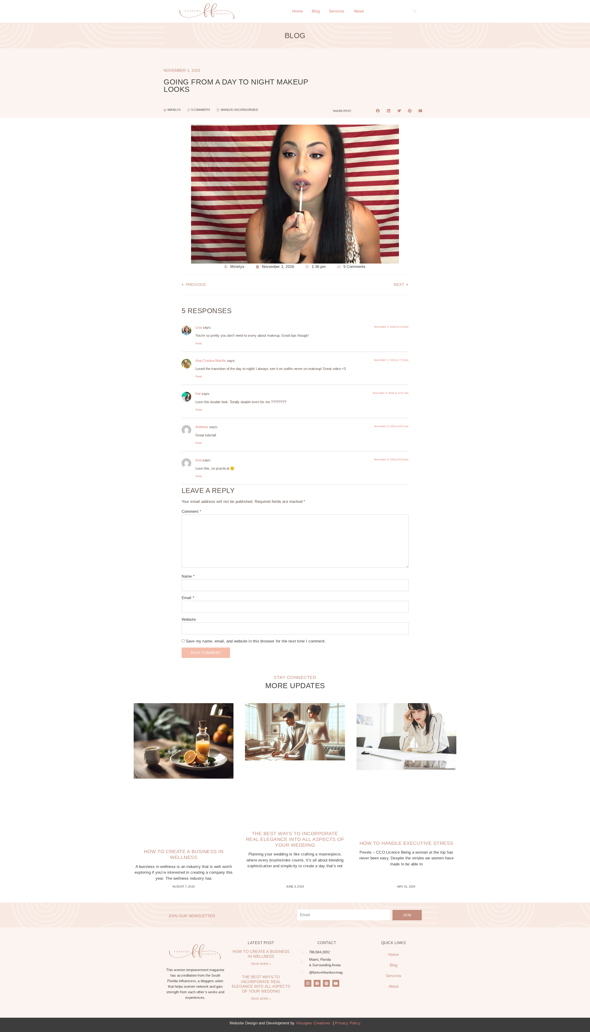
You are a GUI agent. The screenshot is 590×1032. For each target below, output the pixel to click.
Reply (198, 343)
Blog (316, 11)
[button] (415, 11)
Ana (198, 460)
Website (189, 619)
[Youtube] (335, 983)
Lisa (198, 327)
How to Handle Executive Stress (406, 843)
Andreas (201, 427)
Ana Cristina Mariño (210, 361)
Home (297, 11)
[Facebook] (317, 983)
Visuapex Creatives (313, 1023)
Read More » (261, 964)
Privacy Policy (347, 1023)
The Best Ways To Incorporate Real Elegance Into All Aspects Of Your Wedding (295, 839)
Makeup (226, 109)
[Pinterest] (326, 983)
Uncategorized (246, 109)
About (359, 11)
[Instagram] (307, 983)
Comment (191, 511)
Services (337, 11)
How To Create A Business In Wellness (261, 953)
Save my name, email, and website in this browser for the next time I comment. (256, 641)
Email (188, 598)
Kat (198, 394)
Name (188, 576)
